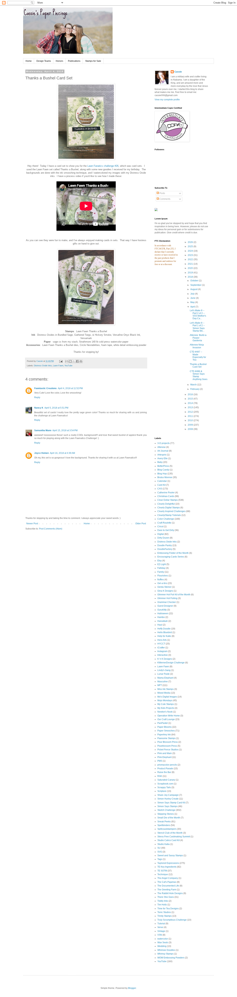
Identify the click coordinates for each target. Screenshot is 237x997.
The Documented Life (168, 885)
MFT (159, 685)
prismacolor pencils (167, 765)
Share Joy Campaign (168, 795)
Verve (160, 927)
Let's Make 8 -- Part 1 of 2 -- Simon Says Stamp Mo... (197, 327)
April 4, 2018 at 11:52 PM (70, 388)
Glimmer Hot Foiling (167, 598)
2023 (190, 255)
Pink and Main (164, 753)
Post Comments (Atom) (50, 528)
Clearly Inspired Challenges (171, 511)
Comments (164, 199)
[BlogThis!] (70, 361)
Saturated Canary (166, 780)
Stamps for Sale (93, 61)
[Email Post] (60, 361)
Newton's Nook (165, 711)
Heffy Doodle (164, 628)
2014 (190, 403)
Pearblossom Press (167, 746)
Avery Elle (162, 458)
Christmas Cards (165, 496)
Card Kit (161, 485)
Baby (160, 462)
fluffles (160, 579)
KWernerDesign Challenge (171, 662)
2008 (190, 429)
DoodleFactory (164, 549)
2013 (190, 407)
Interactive (162, 655)
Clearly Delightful (166, 504)
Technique (162, 874)
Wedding (161, 946)
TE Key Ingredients (166, 867)
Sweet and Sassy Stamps (170, 855)
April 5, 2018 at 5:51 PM (56, 408)
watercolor (162, 938)
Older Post (140, 523)
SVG (159, 851)
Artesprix (161, 454)
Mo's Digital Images (167, 696)
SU (159, 848)
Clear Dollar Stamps (167, 500)
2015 (190, 398)
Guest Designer (165, 606)
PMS (159, 761)
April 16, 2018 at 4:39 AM (62, 453)
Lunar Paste (163, 674)
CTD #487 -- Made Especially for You (198, 356)
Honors (59, 61)
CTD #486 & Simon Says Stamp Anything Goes (198, 375)
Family (160, 572)
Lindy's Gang (164, 670)
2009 (190, 425)
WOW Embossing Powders (170, 957)
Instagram (162, 651)
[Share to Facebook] (77, 361)
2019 (190, 272)
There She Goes (165, 897)
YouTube (68, 365)
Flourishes (162, 575)
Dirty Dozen (163, 538)
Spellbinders (163, 825)
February (195, 389)
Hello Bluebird (164, 632)
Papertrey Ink (164, 734)
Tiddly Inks (162, 901)
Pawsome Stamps (166, 738)
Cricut (160, 526)
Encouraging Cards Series (170, 556)
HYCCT (161, 643)
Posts (162, 193)
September (196, 285)
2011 (190, 416)
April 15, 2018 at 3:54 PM (65, 430)
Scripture (161, 791)
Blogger (132, 988)
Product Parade (165, 768)
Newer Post (32, 523)
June (193, 298)
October (194, 280)
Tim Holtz (162, 904)
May (192, 302)
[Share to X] (74, 361)
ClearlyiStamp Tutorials (169, 515)
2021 (190, 264)
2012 (190, 412)
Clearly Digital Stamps (168, 507)
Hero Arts (162, 640)
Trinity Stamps (164, 916)
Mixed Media (163, 693)
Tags (159, 859)
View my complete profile (167, 99)
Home (29, 61)
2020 (190, 268)
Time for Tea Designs (168, 908)
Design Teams (43, 61)
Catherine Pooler (166, 492)
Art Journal (162, 451)
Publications (74, 61)
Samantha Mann (42, 430)
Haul (159, 624)
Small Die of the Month (168, 817)
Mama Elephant (165, 678)
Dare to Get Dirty (165, 530)
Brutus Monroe (164, 477)
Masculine (162, 681)
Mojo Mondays (164, 700)
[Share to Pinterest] (81, 361)
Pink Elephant (164, 757)
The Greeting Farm (166, 889)
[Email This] (67, 361)
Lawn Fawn (58, 365)
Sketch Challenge (166, 810)
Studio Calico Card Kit (168, 840)
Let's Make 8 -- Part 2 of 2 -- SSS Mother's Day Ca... (198, 314)
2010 (190, 420)
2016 (190, 394)
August (194, 289)
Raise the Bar (164, 772)
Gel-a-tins (162, 583)
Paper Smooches (166, 730)
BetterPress (163, 466)
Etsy (159, 560)
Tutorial (161, 923)
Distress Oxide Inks (43, 365)
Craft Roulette (164, 522)
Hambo (161, 617)
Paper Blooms (164, 727)
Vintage (161, 931)
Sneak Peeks (164, 821)
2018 (190, 277)
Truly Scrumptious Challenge (172, 920)
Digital (160, 534)
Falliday (161, 568)
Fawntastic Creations (45, 388)
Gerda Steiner (164, 587)
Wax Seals (162, 942)
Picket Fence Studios (167, 749)
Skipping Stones (165, 814)
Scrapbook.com (165, 783)
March (193, 384)
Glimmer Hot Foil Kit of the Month (173, 594)
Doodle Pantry (164, 545)
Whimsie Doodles (166, 950)
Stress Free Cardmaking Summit (173, 836)
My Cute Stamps (165, 704)
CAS (159, 488)
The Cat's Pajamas (166, 882)
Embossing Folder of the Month (173, 553)
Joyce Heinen (41, 453)
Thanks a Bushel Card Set (198, 365)
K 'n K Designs (164, 659)
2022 (190, 259)
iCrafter (161, 647)
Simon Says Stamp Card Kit (171, 802)
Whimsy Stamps (165, 953)
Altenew (161, 447)
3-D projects (163, 443)
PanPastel (162, 723)
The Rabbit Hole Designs (170, 893)
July (192, 293)
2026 (190, 242)
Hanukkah (162, 621)
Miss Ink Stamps (165, 689)
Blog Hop (162, 473)
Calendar (162, 481)
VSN (159, 935)
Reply (37, 397)
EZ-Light (161, 564)
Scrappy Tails (164, 787)
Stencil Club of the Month (170, 833)
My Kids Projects (165, 708)
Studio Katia (163, 844)
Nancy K (38, 408)
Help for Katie (164, 636)
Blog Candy (163, 469)
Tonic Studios (164, 912)
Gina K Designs (165, 591)
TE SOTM (162, 870)
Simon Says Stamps (167, 806)
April (193, 306)
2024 (190, 251)
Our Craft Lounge (166, 719)
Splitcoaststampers (166, 829)
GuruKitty (162, 609)
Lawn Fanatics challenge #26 (102, 165)
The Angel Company (167, 878)
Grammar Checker (166, 602)
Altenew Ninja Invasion (197, 346)
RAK (159, 776)
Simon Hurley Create (167, 798)
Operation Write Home (168, 715)
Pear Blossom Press (167, 742)
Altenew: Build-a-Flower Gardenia (198, 338)
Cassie (178, 71)
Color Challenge (165, 519)
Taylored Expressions (168, 863)
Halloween (162, 613)
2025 (190, 246)
